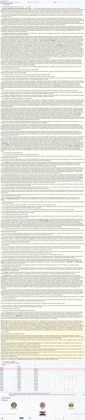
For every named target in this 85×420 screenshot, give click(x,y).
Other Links (5, 400)
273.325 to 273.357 (24, 217)
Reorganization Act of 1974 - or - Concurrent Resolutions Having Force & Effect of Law (32, 393)
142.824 (63, 18)
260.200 (41, 84)
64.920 (35, 240)
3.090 (20, 394)
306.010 (50, 249)
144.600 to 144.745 (7, 16)
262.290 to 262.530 (14, 135)
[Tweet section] (30, 418)
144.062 (76, 228)
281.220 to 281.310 (16, 23)
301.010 (28, 44)
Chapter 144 (6, 4)
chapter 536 (18, 188)
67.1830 (15, 293)
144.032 (24, 159)
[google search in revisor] (55, 418)
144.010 (21, 45)
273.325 (3, 217)
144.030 (1, 367)
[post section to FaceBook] (21, 418)
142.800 (26, 249)
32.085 (50, 14)
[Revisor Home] (2, 418)
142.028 (11, 140)
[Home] (1, 2)
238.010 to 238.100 (55, 194)
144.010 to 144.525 (69, 8)
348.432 (3, 142)
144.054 (70, 44)
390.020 (27, 79)
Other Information (6, 397)
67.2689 (20, 293)
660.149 (22, 333)
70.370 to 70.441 (42, 194)
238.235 (58, 14)
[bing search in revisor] (63, 418)
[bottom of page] (29, 6)
